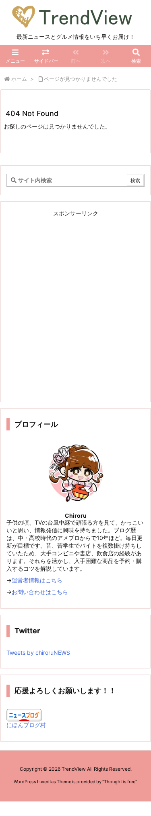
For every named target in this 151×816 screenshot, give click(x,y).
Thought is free (119, 781)
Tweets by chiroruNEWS (38, 652)
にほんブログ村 (26, 724)
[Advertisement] (75, 307)
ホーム (19, 79)
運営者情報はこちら (37, 580)
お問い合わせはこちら (40, 591)
